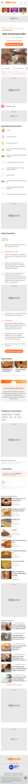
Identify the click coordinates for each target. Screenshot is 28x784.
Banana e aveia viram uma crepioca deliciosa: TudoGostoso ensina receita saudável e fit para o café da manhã (19, 647)
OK (25, 778)
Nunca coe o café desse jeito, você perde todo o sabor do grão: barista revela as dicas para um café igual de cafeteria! (19, 658)
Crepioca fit (16, 519)
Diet (15, 417)
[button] (25, 11)
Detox (19, 417)
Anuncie (15, 775)
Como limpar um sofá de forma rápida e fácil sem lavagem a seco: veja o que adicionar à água (19, 679)
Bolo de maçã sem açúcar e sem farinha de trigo (19, 573)
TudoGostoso (4, 27)
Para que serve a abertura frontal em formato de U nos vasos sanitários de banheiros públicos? (18, 637)
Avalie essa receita (15, 45)
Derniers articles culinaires (14, 685)
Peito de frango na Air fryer (19, 541)
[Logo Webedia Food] (14, 767)
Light (11, 417)
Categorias (11, 27)
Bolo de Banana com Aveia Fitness (19, 499)
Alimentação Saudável (7, 414)
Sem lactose (4, 417)
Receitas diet (21, 28)
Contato (20, 775)
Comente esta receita (14, 40)
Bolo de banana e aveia (21, 370)
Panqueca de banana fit (19, 551)
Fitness (3, 419)
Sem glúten (17, 414)
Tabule (14, 530)
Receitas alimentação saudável (9, 28)
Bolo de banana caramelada (7, 370)
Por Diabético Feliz (10, 106)
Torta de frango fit (18, 561)
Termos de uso (8, 775)
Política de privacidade (17, 773)
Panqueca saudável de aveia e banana (18, 510)
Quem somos (7, 773)
